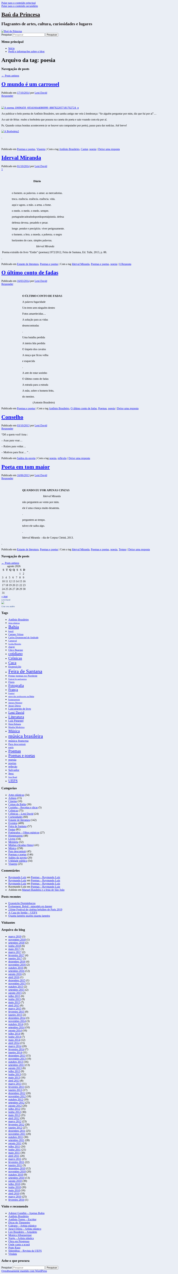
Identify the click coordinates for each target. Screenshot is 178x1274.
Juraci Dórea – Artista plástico (24, 1228)
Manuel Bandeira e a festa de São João (43, 889)
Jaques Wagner (15, 702)
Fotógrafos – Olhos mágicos (23, 832)
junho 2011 (14, 1149)
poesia (92, 149)
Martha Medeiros (16, 727)
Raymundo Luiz (17, 877)
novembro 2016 (17, 964)
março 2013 (14, 1083)
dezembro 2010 (16, 1168)
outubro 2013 (15, 1061)
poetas (12, 763)
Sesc (11, 773)
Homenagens (15, 835)
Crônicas (15, 658)
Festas (11, 829)
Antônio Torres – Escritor (22, 1219)
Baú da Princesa (20, 14)
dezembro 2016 (16, 961)
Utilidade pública (17, 860)
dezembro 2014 (16, 1017)
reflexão (62, 458)
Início (11, 48)
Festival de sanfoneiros (17, 679)
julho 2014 (14, 1033)
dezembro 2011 (16, 1130)
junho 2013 (14, 1074)
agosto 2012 (15, 1105)
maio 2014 (14, 1039)
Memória (13, 841)
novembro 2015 (17, 983)
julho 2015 (14, 996)
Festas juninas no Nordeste (22, 675)
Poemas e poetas (26, 149)
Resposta (125, 264)
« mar (4, 596)
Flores (11, 682)
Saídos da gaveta (26, 458)
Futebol (11, 693)
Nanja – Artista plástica (21, 1238)
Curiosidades (15, 816)
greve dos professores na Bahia (21, 696)
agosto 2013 (15, 1068)
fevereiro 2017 (16, 955)
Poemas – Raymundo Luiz (45, 877)
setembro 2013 (16, 1064)
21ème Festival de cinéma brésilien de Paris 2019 (35, 909)
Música (14, 731)
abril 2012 (13, 1118)
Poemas (102, 408)
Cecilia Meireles (14, 644)
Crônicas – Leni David (20, 813)
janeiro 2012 (15, 1127)
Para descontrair (17, 744)
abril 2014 (13, 1043)
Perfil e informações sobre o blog (26, 51)
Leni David (41, 92)
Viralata (12, 1253)
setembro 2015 (16, 989)
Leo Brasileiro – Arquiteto (22, 1231)
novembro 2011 (17, 1133)
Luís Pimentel (15, 720)
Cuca (12, 662)
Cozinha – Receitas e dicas (23, 807)
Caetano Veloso (15, 634)
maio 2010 (14, 1190)
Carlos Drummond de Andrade (23, 637)
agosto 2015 (15, 992)
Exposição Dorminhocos (21, 903)
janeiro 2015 (15, 1014)
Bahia (13, 626)
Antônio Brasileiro (69, 149)
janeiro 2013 (15, 1090)
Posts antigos (10, 75)
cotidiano (15, 654)
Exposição (14, 666)
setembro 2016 (16, 970)
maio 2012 (14, 1115)
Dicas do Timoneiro (19, 1222)
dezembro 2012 (16, 1093)
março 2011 (14, 1159)
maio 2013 (14, 1077)
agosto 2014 (15, 1030)
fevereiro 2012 (16, 1124)
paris (11, 747)
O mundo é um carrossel (30, 84)
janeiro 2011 (15, 1165)
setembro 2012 (16, 1102)
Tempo (122, 549)
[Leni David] (2, 603)
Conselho (12, 417)
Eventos (12, 823)
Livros (11, 838)
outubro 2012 (15, 1099)
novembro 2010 (17, 1171)
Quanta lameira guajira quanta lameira (29, 915)
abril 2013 (13, 1080)
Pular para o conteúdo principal (18, 2)
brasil (11, 631)
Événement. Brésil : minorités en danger (30, 906)
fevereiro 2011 (16, 1162)
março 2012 (14, 1121)
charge (11, 647)
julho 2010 (14, 1184)
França (13, 689)
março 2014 (14, 1046)
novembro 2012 (17, 1096)
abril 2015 (13, 1005)
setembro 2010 (16, 1177)
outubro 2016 (15, 967)
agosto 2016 (15, 974)
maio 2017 (14, 949)
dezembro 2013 (16, 1055)
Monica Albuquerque (20, 1235)
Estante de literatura (28, 264)
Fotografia (16, 685)
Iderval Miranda (21, 157)
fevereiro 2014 (16, 1049)
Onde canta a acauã (19, 1244)
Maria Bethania (14, 724)
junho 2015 (14, 999)
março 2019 (14, 936)
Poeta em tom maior (25, 467)
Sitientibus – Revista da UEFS (25, 1250)
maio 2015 (14, 1002)
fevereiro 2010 (16, 1199)
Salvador (13, 770)
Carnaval (12, 641)
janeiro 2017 (15, 958)
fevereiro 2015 (16, 1011)
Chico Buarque (15, 650)
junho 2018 (14, 945)
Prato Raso (14, 1247)
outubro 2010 (15, 1174)
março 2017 (14, 952)
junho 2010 (14, 1187)
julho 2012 (14, 1108)
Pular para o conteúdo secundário (19, 6)
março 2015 (14, 1008)
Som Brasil (12, 777)
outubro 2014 (15, 1024)
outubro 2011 (15, 1137)
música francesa (18, 740)
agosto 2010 (15, 1180)
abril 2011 (13, 1155)
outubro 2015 (15, 986)
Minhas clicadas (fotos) (21, 845)
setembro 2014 (16, 1027)
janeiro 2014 (15, 1052)
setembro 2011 (16, 1140)
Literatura (16, 717)
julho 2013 (14, 1071)
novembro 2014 (17, 1021)
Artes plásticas (14, 623)
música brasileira (25, 736)
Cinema (12, 801)
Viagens (41, 149)
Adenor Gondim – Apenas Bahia (26, 1213)
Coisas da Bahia (17, 804)
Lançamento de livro (19, 708)
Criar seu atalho (8, 606)
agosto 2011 (15, 1143)
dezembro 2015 (16, 980)
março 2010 (14, 1196)
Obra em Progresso (18, 1241)
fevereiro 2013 (16, 1086)
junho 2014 (14, 1036)
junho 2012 (14, 1112)
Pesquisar (6, 34)
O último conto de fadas (29, 272)
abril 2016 (13, 977)
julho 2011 (14, 1146)
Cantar (84, 149)
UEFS (13, 780)
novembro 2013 (17, 1058)
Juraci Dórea (14, 705)
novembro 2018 (17, 939)
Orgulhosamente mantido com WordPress (24, 1270)
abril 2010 (13, 1193)
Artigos (12, 798)
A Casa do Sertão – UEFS (22, 912)
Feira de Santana (25, 671)
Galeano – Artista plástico (22, 1225)
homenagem (14, 699)
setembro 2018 (16, 942)
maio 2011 (14, 1152)
